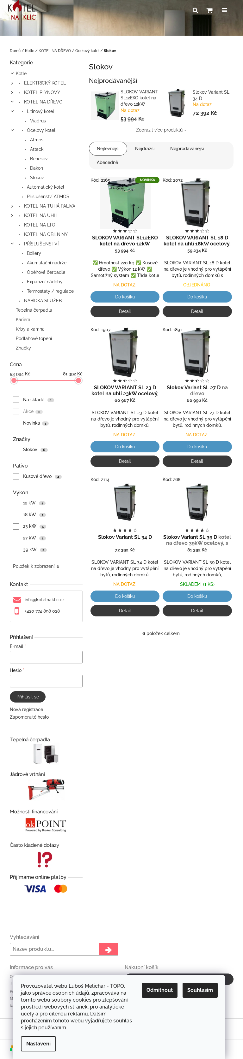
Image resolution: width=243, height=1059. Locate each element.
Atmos (36, 139)
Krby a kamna (30, 329)
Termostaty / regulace (50, 291)
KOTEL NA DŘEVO (43, 101)
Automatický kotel (45, 187)
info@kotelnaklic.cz (45, 599)
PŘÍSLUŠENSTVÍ (41, 243)
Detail (125, 311)
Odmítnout (159, 990)
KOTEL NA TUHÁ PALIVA (49, 206)
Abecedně (107, 162)
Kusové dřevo (41, 476)
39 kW (33, 549)
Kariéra (23, 319)
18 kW (33, 514)
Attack (36, 149)
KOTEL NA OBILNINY (45, 234)
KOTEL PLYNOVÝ (41, 92)
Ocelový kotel (40, 130)
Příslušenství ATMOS (47, 196)
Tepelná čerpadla (34, 310)
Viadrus (37, 120)
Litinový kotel (40, 111)
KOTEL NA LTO (39, 224)
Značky (23, 347)
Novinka (34, 423)
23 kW (33, 526)
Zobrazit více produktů (159, 129)
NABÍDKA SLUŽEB (42, 300)
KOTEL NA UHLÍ (40, 215)
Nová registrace (26, 709)
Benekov (38, 158)
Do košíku (125, 296)
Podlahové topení (34, 338)
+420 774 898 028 (42, 611)
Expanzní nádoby (44, 281)
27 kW (33, 537)
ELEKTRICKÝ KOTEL (44, 82)
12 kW (33, 502)
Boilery (33, 253)
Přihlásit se (27, 696)
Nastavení (38, 1044)
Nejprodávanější (187, 148)
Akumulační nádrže (46, 262)
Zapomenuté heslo (29, 717)
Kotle (21, 73)
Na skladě (37, 399)
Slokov (36, 177)
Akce (31, 411)
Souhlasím (200, 990)
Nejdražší (144, 148)
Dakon (36, 168)
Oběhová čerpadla (45, 272)
